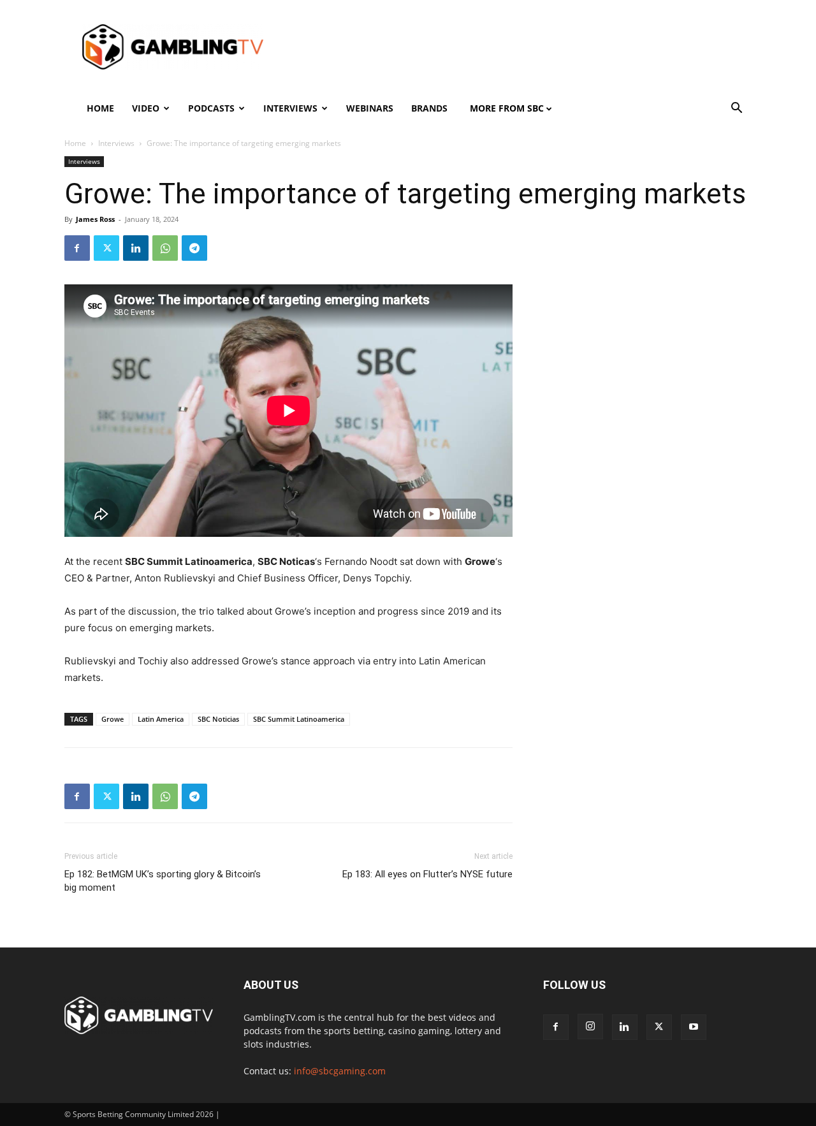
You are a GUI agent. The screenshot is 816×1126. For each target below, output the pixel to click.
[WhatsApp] (165, 248)
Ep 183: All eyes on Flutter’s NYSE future (427, 874)
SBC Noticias (218, 719)
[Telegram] (194, 248)
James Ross (95, 219)
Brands (429, 108)
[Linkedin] (136, 248)
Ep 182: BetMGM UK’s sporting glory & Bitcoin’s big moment (162, 880)
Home (100, 108)
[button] (737, 109)
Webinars (369, 108)
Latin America (161, 719)
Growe (112, 719)
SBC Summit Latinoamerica (298, 719)
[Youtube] (693, 1027)
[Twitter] (106, 248)
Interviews (290, 108)
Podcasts (211, 108)
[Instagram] (590, 1026)
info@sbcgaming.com (340, 1071)
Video (145, 108)
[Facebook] (77, 248)
